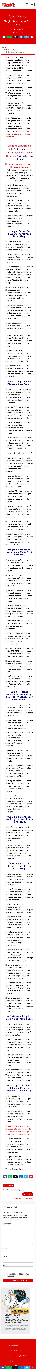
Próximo (27, 1194)
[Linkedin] (21, 37)
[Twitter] (15, 37)
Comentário (7, 1224)
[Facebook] (4, 37)
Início (6, 48)
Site (4, 1265)
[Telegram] (26, 37)
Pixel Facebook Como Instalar (23, 1199)
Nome (5, 1248)
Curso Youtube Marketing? (11, 1190)
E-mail (5, 1257)
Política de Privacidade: (16, 1351)
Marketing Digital (18, 16)
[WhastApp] (9, 37)
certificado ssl (13, 955)
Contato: (11, 1361)
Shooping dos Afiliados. (24, 1366)
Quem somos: (13, 1346)
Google (29, 430)
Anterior (9, 1185)
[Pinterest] (32, 37)
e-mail (16, 193)
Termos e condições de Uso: (18, 1356)
